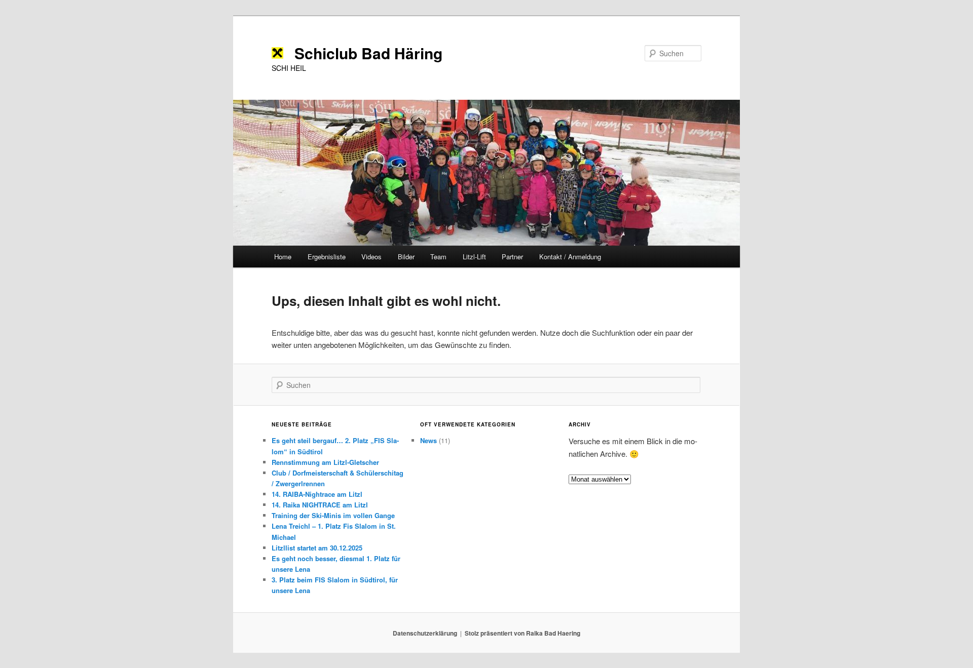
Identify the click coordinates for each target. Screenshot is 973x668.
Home (282, 256)
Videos (371, 256)
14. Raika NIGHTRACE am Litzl (320, 504)
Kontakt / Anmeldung (570, 256)
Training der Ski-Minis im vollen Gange (333, 515)
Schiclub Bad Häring (368, 53)
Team (438, 256)
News (428, 440)
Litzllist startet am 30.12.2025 (317, 548)
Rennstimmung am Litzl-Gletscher (325, 462)
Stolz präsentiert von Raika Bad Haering (522, 633)
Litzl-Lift (474, 256)
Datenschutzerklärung (425, 633)
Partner (512, 256)
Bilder (406, 256)
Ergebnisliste (327, 256)
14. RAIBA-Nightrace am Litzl (317, 494)
